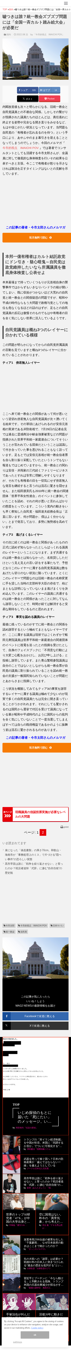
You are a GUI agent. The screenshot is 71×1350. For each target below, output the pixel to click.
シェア (24, 90)
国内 (9, 34)
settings (17, 1342)
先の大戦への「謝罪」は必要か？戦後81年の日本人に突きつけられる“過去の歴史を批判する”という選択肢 (43, 1262)
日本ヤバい (58, 925)
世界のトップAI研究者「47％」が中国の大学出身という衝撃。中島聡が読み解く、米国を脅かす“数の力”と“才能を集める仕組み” (18, 1218)
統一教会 (10, 932)
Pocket (50, 98)
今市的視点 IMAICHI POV (20, 148)
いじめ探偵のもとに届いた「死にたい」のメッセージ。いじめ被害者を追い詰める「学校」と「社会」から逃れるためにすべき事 (35, 1117)
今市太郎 (10, 925)
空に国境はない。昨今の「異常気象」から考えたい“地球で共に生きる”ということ (51, 1218)
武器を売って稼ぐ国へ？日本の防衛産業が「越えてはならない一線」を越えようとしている (43, 1162)
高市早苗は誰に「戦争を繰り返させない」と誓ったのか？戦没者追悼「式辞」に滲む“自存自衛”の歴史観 (34, 868)
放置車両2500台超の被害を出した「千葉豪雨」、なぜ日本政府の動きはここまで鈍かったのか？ (43, 1242)
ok (35, 1335)
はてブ (46, 90)
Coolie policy (37, 1328)
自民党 (23, 932)
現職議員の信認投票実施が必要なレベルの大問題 (40, 814)
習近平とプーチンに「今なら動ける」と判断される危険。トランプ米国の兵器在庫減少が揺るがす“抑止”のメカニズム (43, 1281)
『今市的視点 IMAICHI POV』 (49, 34)
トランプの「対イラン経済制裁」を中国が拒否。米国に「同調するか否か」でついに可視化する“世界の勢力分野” (43, 1143)
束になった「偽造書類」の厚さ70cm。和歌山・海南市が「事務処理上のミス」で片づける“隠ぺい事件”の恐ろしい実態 (33, 855)
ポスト (29, 99)
